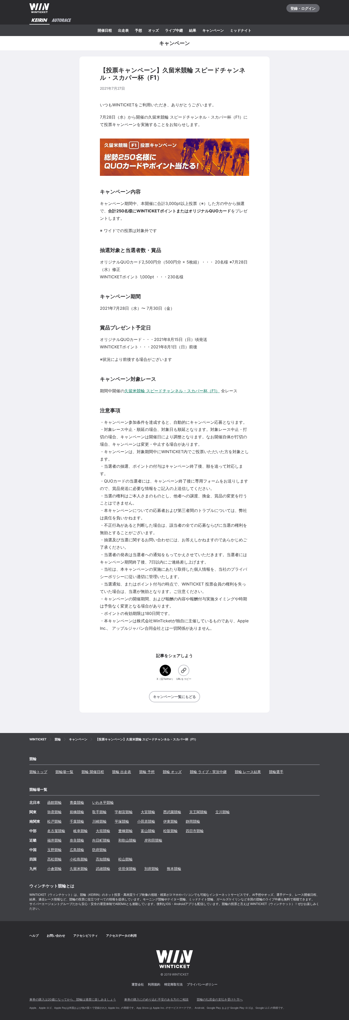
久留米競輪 (79, 868)
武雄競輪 (103, 868)
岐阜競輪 (80, 831)
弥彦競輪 (54, 812)
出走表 (123, 30)
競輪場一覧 (64, 772)
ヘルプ (34, 935)
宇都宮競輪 (124, 812)
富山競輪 (148, 831)
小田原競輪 (146, 821)
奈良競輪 (77, 840)
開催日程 (105, 30)
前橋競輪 (77, 812)
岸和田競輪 (153, 840)
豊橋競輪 (125, 831)
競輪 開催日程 (93, 772)
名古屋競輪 (56, 831)
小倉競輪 (54, 868)
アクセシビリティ (85, 935)
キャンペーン (213, 30)
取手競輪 (99, 812)
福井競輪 (54, 840)
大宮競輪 (148, 812)
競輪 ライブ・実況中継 (208, 772)
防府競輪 (99, 849)
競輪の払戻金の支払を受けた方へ (220, 999)
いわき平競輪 (103, 802)
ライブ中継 (174, 30)
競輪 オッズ (172, 772)
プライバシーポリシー (202, 984)
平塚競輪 (122, 821)
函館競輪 (54, 802)
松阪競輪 (170, 831)
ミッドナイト (240, 30)
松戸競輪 (54, 821)
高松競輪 (54, 859)
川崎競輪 (99, 821)
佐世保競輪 (127, 868)
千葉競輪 (77, 821)
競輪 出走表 (121, 772)
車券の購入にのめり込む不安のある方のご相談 (156, 999)
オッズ (153, 30)
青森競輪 (77, 802)
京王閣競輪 (198, 812)
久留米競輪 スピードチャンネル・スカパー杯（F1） (172, 390)
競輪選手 (276, 772)
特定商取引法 (173, 984)
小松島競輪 (79, 859)
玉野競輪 (54, 849)
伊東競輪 (170, 821)
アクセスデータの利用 (121, 935)
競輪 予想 (147, 772)
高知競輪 (103, 859)
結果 (192, 30)
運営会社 (138, 984)
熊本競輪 (174, 868)
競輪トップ (38, 772)
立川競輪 (222, 812)
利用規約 (154, 984)
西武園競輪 (172, 812)
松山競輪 (125, 859)
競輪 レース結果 (248, 772)
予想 (138, 30)
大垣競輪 (103, 831)
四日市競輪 (195, 831)
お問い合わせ (56, 935)
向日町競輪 (101, 840)
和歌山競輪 (127, 840)
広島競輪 (77, 849)
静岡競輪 (193, 821)
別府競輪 (151, 868)
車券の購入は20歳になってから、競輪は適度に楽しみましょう (72, 999)
